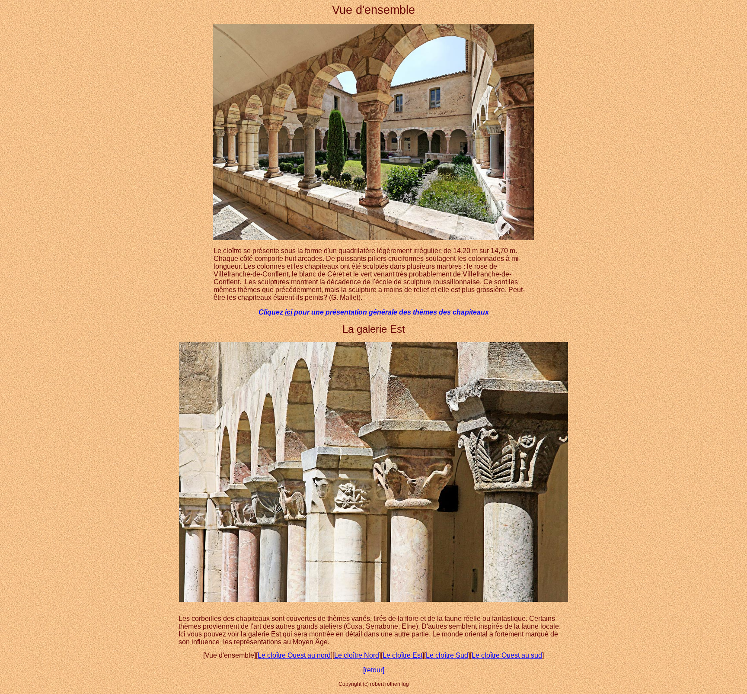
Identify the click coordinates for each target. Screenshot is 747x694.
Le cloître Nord (356, 655)
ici (288, 312)
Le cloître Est (402, 655)
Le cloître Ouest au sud (507, 655)
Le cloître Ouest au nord (294, 655)
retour (374, 670)
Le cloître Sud (447, 655)
